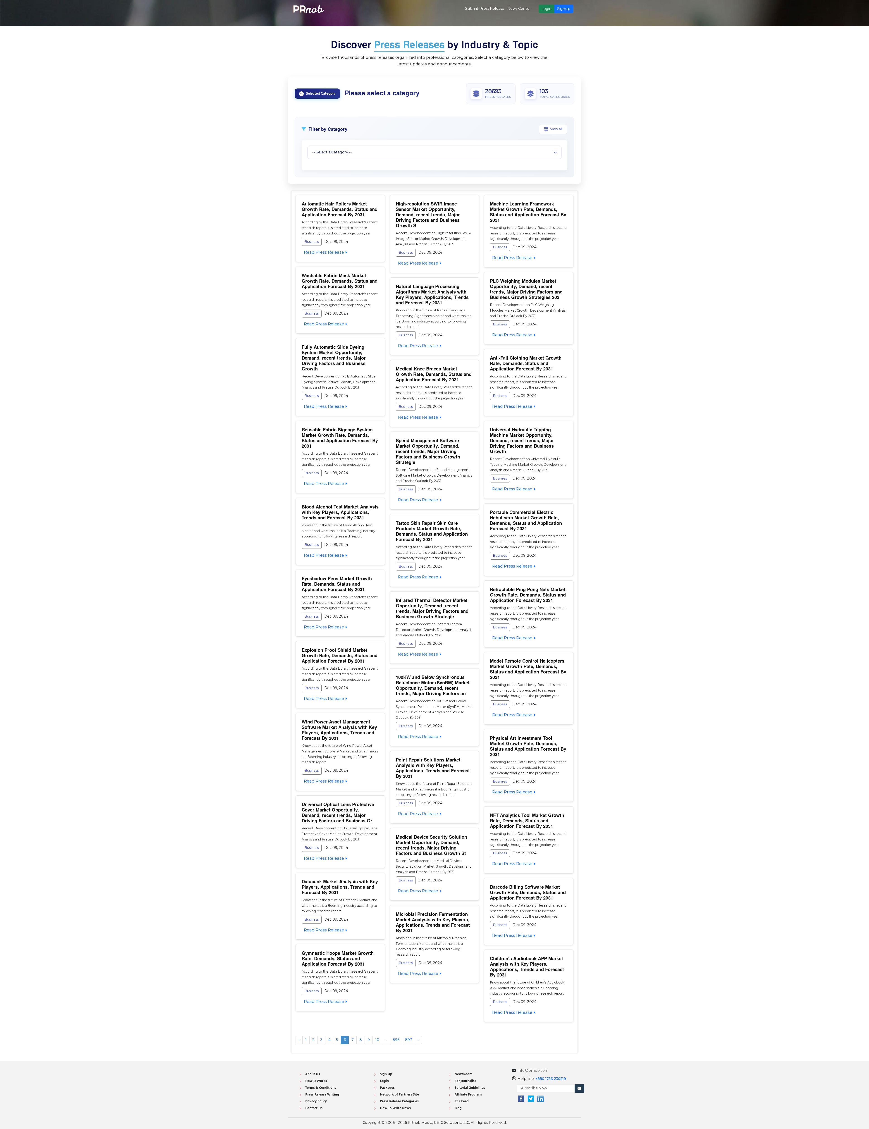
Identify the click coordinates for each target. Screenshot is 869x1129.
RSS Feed (462, 1101)
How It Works (316, 1081)
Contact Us (313, 1108)
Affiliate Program (468, 1094)
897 (408, 1040)
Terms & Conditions (320, 1087)
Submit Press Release (484, 8)
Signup (563, 9)
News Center (519, 8)
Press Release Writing (322, 1094)
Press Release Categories (399, 1101)
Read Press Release (323, 252)
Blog (458, 1108)
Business (312, 242)
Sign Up (386, 1074)
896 (396, 1040)
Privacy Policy (316, 1101)
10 (377, 1040)
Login (546, 9)
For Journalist (465, 1081)
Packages (387, 1087)
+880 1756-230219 (550, 1078)
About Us (312, 1074)
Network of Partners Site (399, 1094)
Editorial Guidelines (470, 1087)
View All (556, 129)
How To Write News (395, 1108)
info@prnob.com (533, 1070)
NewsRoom (464, 1074)
